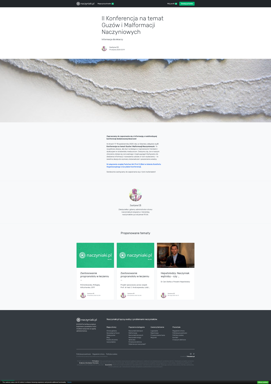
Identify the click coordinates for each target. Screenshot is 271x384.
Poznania (95, 363)
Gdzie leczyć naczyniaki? (137, 344)
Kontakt (175, 337)
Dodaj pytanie (187, 4)
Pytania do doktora (135, 342)
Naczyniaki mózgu (135, 337)
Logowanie (154, 331)
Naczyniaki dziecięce (136, 331)
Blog (108, 337)
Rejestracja (154, 333)
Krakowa (82, 363)
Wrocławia (88, 363)
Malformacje (133, 333)
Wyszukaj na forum (113, 333)
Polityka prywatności (180, 333)
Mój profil (154, 337)
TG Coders (95, 361)
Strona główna (112, 331)
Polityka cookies (178, 335)
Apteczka (132, 340)
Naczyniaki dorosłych (136, 335)
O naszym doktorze (179, 340)
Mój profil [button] (171, 4)
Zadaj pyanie (111, 335)
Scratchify (108, 365)
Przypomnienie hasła (158, 335)
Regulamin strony (179, 331)
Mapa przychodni (105, 4)
